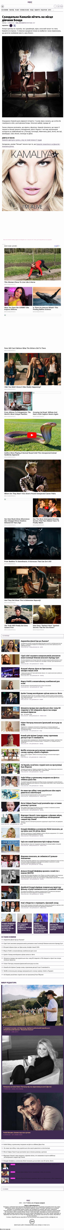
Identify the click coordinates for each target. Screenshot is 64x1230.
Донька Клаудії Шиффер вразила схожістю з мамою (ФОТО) (40, 872)
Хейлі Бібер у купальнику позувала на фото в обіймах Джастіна (40, 779)
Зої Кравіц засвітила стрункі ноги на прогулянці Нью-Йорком (41, 766)
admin (30, 647)
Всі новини (5, 10)
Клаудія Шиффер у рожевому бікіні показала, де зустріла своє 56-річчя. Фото (42, 830)
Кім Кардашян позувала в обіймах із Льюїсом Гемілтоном (25, 926)
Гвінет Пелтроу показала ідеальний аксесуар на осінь (41, 724)
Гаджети (37, 10)
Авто (49, 10)
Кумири (41, 699)
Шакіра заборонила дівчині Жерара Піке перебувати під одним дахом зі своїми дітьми (40, 928)
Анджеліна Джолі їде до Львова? (35, 641)
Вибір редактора (8, 983)
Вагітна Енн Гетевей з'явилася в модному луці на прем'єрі (56, 927)
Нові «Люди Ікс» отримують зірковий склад (39, 903)
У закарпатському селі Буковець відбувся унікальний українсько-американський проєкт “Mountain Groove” (26, 1029)
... (53, 10)
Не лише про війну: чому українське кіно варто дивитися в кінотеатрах (41, 792)
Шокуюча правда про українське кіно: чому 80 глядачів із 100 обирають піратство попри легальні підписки (41, 710)
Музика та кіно (24, 10)
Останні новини (8, 937)
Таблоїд (4, 23)
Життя (41, 647)
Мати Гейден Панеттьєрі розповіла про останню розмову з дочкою (41, 804)
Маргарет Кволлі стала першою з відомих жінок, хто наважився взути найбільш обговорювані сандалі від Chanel (41, 817)
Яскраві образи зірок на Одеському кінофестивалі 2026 (36, 670)
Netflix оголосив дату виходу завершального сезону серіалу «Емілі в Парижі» (40, 751)
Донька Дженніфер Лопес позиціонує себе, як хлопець (31, 1172)
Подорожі (44, 10)
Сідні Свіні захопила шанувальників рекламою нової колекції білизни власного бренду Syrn (40, 657)
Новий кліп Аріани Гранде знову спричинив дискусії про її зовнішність (39, 737)
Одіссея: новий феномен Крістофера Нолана (40, 842)
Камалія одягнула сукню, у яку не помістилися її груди (22, 140)
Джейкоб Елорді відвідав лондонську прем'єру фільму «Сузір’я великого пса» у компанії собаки (42, 888)
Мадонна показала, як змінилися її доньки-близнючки (39, 857)
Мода (32, 10)
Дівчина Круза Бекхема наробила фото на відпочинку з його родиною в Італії (36, 1179)
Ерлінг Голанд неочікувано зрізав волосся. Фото (41, 693)
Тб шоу (17, 10)
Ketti (31, 663)
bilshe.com (30, 1203)
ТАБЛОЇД (11, 10)
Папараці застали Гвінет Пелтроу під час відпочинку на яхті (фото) (27, 1087)
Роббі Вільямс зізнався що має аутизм (16, 1133)
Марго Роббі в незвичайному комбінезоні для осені (40, 682)
